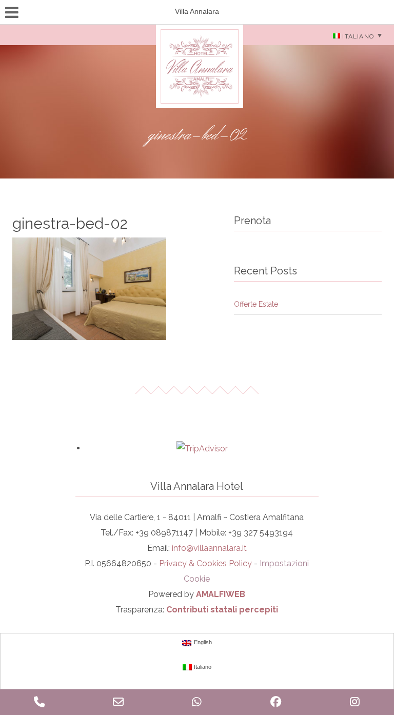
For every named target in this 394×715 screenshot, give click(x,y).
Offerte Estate (256, 304)
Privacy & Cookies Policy (205, 563)
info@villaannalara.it (209, 548)
